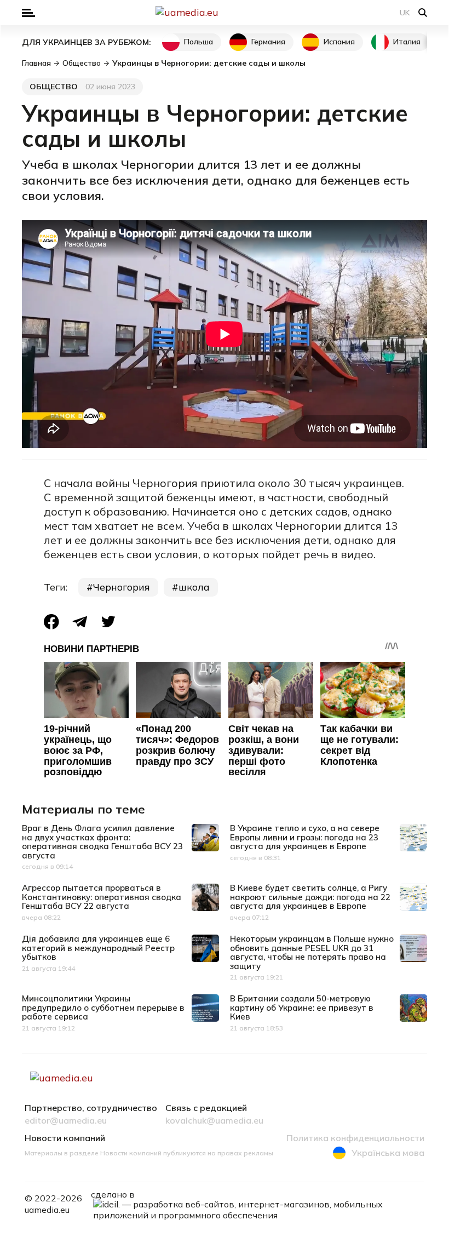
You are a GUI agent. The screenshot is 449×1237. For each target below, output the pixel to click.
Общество (54, 86)
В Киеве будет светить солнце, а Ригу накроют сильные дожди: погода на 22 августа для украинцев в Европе (310, 897)
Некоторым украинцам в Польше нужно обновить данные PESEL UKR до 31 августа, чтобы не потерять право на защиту (312, 952)
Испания (339, 42)
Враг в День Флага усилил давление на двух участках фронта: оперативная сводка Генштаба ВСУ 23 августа (102, 842)
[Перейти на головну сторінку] (224, 12)
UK (405, 13)
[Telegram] (80, 621)
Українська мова (388, 1152)
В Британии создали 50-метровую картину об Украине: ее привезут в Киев (301, 1007)
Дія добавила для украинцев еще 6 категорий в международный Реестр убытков (98, 948)
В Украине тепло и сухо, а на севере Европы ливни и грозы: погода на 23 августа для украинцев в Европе (304, 837)
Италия (407, 42)
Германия (268, 42)
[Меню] (28, 13)
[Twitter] (108, 621)
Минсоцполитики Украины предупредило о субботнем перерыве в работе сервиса (103, 1007)
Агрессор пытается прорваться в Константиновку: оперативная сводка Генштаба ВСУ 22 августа (101, 897)
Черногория (121, 587)
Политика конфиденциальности (355, 1138)
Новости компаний (65, 1138)
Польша (198, 42)
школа (194, 587)
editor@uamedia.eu (66, 1121)
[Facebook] (51, 622)
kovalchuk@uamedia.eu (214, 1121)
